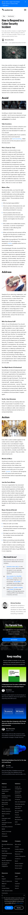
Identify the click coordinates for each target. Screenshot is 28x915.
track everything (17, 138)
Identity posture (6, 813)
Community (5, 893)
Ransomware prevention (18, 792)
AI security (17, 799)
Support (4, 878)
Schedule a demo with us (13, 566)
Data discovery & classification (6, 790)
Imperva (17, 886)
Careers (17, 846)
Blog (4, 16)
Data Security (11, 16)
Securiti (17, 888)
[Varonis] (7, 10)
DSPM (3, 793)
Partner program (19, 863)
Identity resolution (6, 811)
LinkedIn (15, 587)
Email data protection (7, 826)
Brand (16, 861)
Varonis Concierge (6, 831)
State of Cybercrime (7, 881)
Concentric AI (18, 878)
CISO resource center (7, 890)
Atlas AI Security (6, 808)
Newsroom (17, 854)
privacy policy (19, 903)
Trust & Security (19, 851)
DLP (3, 806)
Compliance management (18, 796)
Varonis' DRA (17, 581)
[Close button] (25, 2)
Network (4, 858)
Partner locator (18, 865)
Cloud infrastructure (7, 853)
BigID (16, 876)
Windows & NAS (6, 848)
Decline (19, 907)
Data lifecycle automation (18, 807)
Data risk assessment (20, 801)
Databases (4, 855)
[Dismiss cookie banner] (24, 895)
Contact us (17, 858)
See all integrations (7, 860)
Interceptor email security (6, 819)
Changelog (4, 836)
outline (10, 243)
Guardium (17, 883)
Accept (9, 907)
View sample (14, 644)
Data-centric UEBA (6, 800)
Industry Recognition (20, 856)
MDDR (3, 829)
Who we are (18, 844)
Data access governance (5, 803)
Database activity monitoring (6, 796)
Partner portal (18, 868)
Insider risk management (18, 787)
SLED (16, 822)
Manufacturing (18, 819)
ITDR (3, 816)
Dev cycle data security (18, 811)
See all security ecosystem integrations (5, 864)
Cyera (16, 881)
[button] (25, 10)
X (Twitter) (11, 589)
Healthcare (17, 817)
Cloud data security (20, 804)
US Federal (17, 824)
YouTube (20, 587)
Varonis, (8, 471)
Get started (14, 639)
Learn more (5, 5)
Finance (17, 814)
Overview (4, 787)
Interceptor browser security (7, 823)
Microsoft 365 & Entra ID (7, 845)
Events (3, 886)
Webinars (4, 883)
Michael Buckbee (9, 39)
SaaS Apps (4, 851)
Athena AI (4, 833)
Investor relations (19, 849)
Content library (5, 888)
